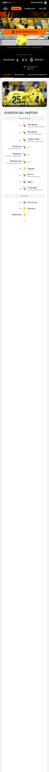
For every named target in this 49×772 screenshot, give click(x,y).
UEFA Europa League (5, 8)
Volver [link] (7, 15)
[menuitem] (16, 8)
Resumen (8, 75)
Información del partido (38, 75)
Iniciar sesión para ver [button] (26, 32)
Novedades (20, 75)
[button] (42, 8)
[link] (16, 8)
